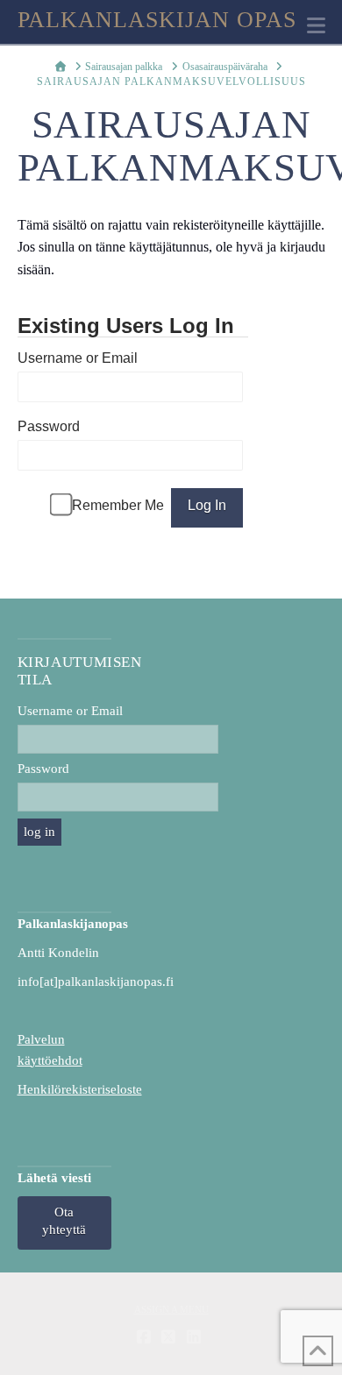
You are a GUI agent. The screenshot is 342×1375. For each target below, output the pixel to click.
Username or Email (78, 358)
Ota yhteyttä (64, 1221)
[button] (316, 26)
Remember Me (118, 505)
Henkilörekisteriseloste (80, 1089)
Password (49, 426)
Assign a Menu (171, 1309)
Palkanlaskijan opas (157, 20)
